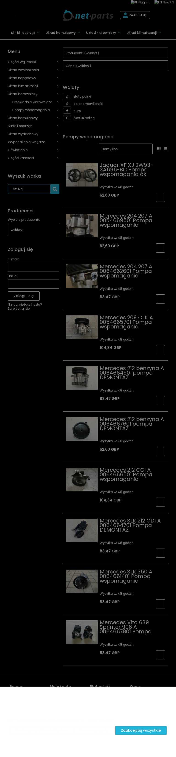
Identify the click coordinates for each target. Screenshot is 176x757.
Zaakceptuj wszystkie (141, 730)
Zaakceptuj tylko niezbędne (40, 730)
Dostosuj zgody (93, 730)
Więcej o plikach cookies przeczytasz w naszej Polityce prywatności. (61, 720)
